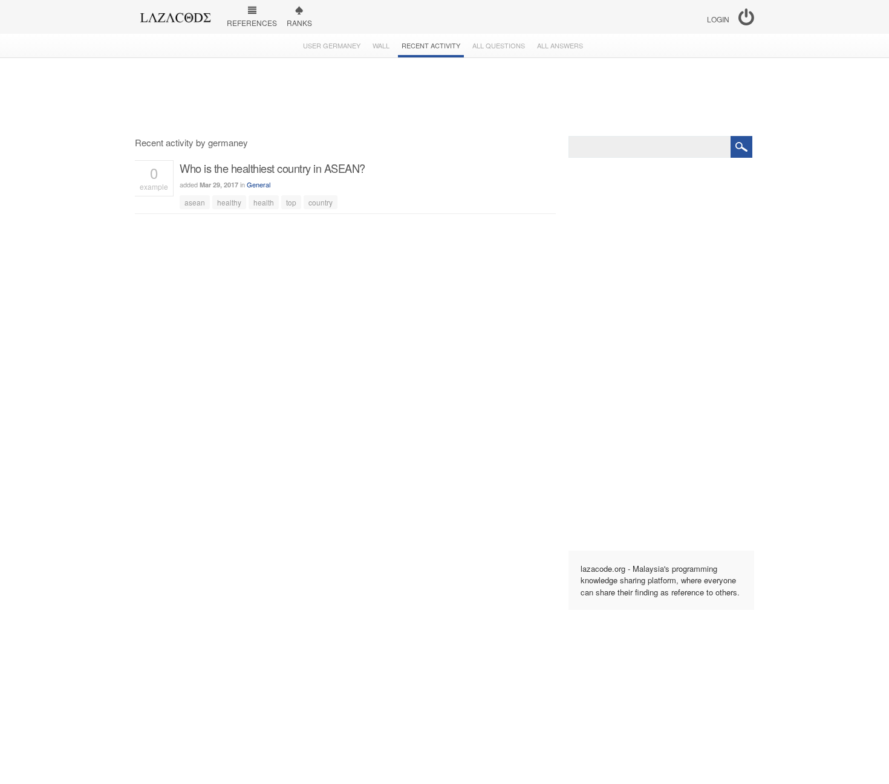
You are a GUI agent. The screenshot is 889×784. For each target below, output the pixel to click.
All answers (560, 45)
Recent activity (431, 45)
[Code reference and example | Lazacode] (175, 14)
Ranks (299, 23)
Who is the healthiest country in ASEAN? (272, 168)
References (252, 23)
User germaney (331, 45)
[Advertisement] (444, 97)
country (320, 202)
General (258, 184)
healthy (229, 202)
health (263, 202)
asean (194, 202)
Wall (381, 45)
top (291, 202)
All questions (498, 45)
